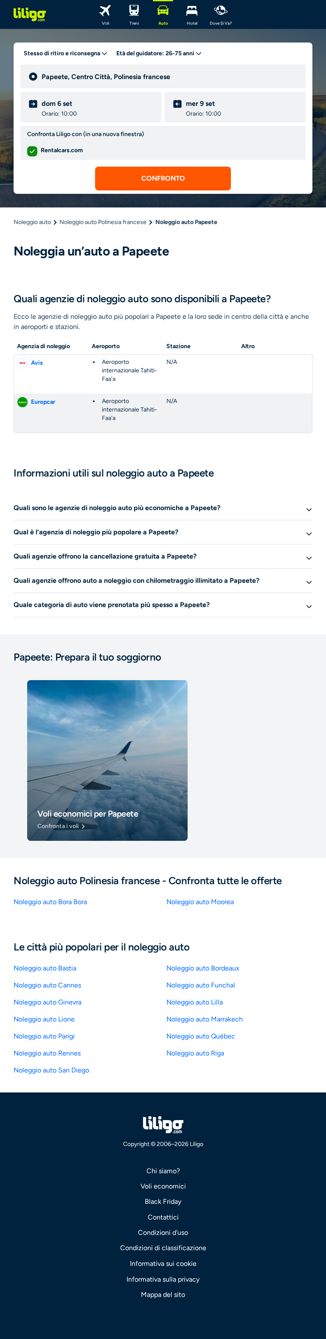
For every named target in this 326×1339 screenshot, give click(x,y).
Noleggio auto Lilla (194, 1002)
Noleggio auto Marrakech (204, 1019)
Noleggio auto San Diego (51, 1070)
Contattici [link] (163, 1217)
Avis (37, 362)
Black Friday (163, 1201)
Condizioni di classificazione (163, 1248)
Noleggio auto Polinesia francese (102, 222)
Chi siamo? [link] (163, 1171)
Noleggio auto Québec (200, 1036)
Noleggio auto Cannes (47, 985)
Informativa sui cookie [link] (163, 1264)
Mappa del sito (163, 1295)
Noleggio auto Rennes (47, 1053)
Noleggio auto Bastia (45, 968)
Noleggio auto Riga (195, 1053)
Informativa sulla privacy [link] (163, 1279)
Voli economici (163, 1186)
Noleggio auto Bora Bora (50, 902)
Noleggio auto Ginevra (48, 1002)
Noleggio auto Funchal (200, 985)
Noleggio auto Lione (44, 1019)
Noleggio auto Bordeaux (202, 968)
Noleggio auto (32, 222)
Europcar (43, 402)
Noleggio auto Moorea (200, 902)
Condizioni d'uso (163, 1232)
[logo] (30, 14)
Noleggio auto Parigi (44, 1036)
